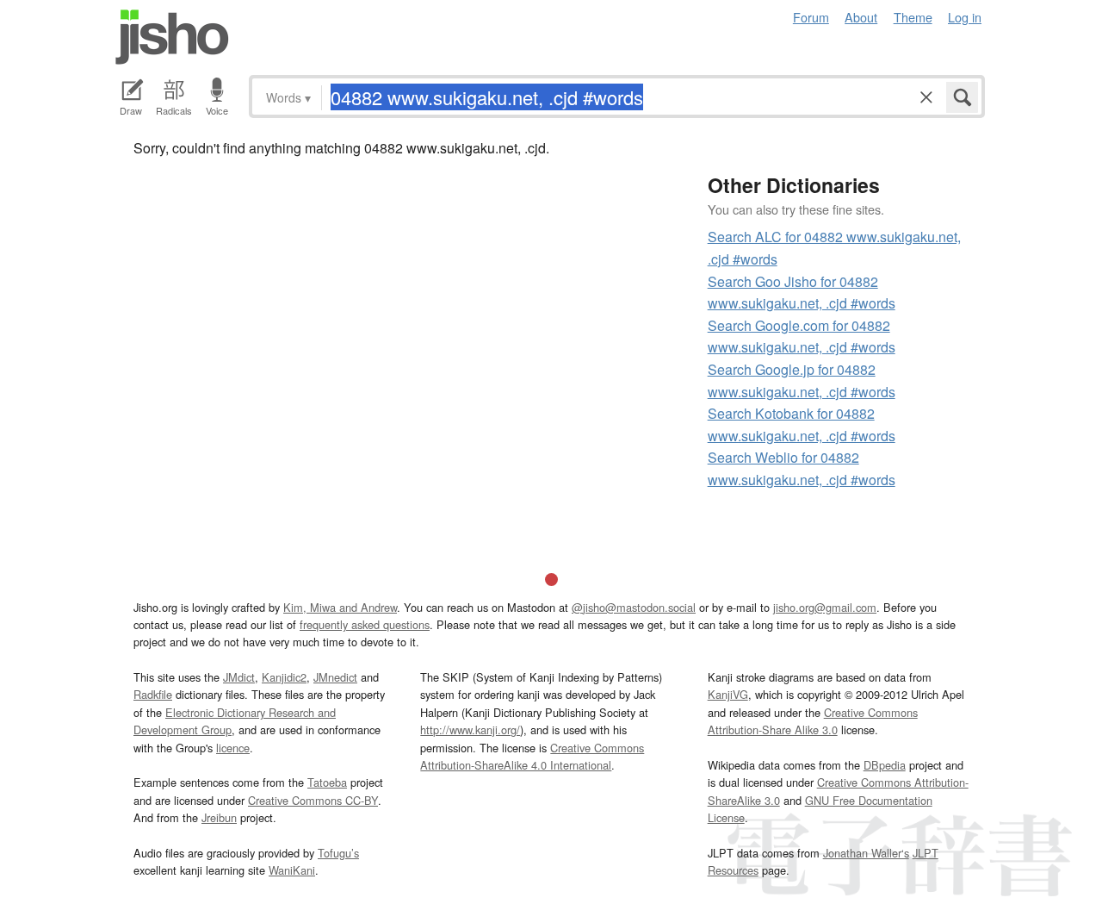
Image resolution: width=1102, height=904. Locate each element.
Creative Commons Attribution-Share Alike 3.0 (813, 721)
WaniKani (292, 870)
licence (233, 747)
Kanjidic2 (284, 677)
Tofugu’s (338, 853)
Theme (913, 17)
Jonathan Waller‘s (866, 853)
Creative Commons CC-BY (313, 800)
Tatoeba (327, 782)
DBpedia (885, 765)
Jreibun (219, 817)
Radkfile (152, 694)
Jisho (172, 37)
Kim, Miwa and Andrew (340, 607)
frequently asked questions (365, 624)
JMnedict (335, 677)
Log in (964, 17)
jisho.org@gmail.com (824, 607)
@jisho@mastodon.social (634, 607)
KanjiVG (728, 694)
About (861, 17)
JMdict (239, 677)
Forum (811, 17)
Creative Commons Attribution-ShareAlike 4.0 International (532, 756)
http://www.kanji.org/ (470, 729)
